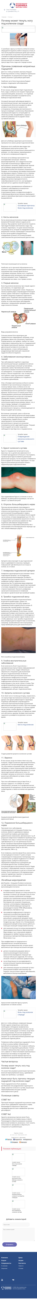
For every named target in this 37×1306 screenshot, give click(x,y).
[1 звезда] (11, 1134)
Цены (20, 1258)
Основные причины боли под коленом (26, 206)
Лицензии (4, 1268)
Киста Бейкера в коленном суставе (17, 1211)
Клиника (4, 1258)
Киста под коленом (26, 724)
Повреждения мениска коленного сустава (26, 438)
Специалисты (6, 1263)
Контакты (22, 1263)
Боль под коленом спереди (17, 1164)
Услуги (3, 1260)
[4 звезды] (15, 1134)
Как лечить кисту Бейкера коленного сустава (17, 1180)
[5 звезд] (17, 1134)
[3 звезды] (14, 1134)
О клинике (4, 1266)
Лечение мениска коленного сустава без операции (18, 1196)
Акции (20, 1260)
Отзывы (20, 1268)
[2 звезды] (12, 1134)
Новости (20, 1266)
